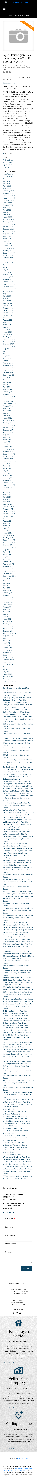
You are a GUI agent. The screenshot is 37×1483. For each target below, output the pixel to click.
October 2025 (8, 200)
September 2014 (9, 518)
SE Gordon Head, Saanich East (14, 958)
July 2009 (7, 667)
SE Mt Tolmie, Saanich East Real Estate (17, 982)
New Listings (7, 162)
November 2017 (9, 428)
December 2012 (9, 569)
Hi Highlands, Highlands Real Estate (16, 803)
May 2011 (6, 614)
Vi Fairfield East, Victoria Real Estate (16, 1121)
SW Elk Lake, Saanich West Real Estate (17, 1042)
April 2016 (6, 473)
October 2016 (8, 459)
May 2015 (6, 499)
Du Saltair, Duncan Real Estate (14, 772)
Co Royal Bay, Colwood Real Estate (16, 707)
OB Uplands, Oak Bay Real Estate (15, 932)
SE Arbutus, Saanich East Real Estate (17, 939)
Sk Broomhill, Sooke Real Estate (15, 1013)
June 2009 (7, 669)
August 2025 (8, 205)
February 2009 (8, 676)
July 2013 (6, 552)
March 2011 (7, 619)
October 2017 (8, 430)
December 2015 (9, 483)
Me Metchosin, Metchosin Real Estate (17, 863)
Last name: (9, 1227)
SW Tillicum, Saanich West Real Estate (17, 1092)
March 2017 (7, 447)
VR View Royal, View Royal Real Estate (17, 1166)
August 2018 (8, 406)
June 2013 (7, 554)
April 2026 (7, 186)
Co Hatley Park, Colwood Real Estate (17, 698)
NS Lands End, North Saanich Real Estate (18, 908)
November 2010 (9, 629)
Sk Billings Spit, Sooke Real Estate (15, 1011)
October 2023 (8, 258)
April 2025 (7, 215)
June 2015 (7, 497)
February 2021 (8, 334)
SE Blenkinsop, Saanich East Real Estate (18, 942)
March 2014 (7, 533)
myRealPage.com (22, 1458)
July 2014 (6, 523)
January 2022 (8, 308)
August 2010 (8, 636)
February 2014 (8, 535)
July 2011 (6, 609)
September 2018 (9, 404)
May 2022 (6, 298)
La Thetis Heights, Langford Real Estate (18, 851)
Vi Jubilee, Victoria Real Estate (14, 1140)
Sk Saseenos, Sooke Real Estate (15, 1023)
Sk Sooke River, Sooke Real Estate (16, 1028)
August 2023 (8, 263)
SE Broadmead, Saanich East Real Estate (18, 944)
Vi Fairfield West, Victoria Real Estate (16, 1123)
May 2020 (6, 356)
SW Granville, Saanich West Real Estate (18, 1054)
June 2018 (7, 411)
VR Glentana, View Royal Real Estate (17, 1157)
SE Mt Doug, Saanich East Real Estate (17, 980)
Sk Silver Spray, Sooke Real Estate (15, 1025)
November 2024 (9, 227)
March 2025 (7, 217)
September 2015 (9, 490)
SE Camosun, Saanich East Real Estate (17, 951)
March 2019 (7, 389)
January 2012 (8, 595)
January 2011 (8, 624)
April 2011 (6, 617)
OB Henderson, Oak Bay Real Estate (16, 925)
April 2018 (6, 416)
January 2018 (8, 423)
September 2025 (9, 203)
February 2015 (8, 507)
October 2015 (8, 487)
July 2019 (6, 380)
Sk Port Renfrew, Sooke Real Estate (16, 1021)
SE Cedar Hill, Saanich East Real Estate (17, 954)
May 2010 (6, 643)
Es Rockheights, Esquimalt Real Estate (17, 791)
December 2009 (9, 655)
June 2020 (7, 353)
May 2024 (6, 241)
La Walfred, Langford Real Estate (15, 853)
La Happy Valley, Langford (13, 827)
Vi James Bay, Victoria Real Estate (15, 1138)
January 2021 (8, 337)
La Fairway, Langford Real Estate (15, 817)
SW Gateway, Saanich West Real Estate (17, 1045)
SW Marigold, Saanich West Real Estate (18, 1064)
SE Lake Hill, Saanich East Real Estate (17, 970)
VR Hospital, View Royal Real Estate (16, 1159)
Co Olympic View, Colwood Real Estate (17, 705)
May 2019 (6, 385)
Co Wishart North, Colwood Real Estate (18, 717)
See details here (9, 83)
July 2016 (6, 466)
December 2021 (9, 310)
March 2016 (7, 475)
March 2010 (7, 648)
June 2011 (6, 612)
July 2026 (6, 179)
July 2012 (6, 581)
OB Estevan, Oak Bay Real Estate (15, 922)
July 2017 (6, 437)
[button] (4, 1212)
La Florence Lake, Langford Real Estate (18, 820)
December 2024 (9, 224)
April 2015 (6, 502)
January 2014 (8, 538)
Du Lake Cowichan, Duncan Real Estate (18, 769)
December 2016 (9, 454)
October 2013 (8, 545)
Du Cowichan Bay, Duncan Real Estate (17, 760)
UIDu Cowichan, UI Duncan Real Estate (18, 1099)
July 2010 (6, 638)
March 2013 (7, 562)
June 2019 (7, 382)
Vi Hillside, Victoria (9, 1133)
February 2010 (8, 650)
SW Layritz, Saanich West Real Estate (17, 1061)
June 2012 (7, 583)
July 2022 (6, 294)
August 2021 (8, 320)
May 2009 (6, 672)
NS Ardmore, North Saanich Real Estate (18, 894)
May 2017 (6, 442)
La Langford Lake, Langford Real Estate (18, 836)
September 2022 (9, 289)
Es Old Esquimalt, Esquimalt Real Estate (18, 788)
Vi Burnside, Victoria (10, 1109)
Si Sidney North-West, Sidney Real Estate (18, 1001)
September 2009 (9, 662)
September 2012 (9, 576)
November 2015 (9, 485)
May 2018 (6, 413)
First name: (9, 1219)
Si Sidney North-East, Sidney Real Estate (18, 999)
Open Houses (8, 165)
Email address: (10, 1235)
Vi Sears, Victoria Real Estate (13, 1155)
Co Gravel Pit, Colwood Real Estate (16, 695)
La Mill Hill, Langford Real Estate (15, 846)
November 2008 (9, 681)
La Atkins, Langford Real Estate (14, 810)
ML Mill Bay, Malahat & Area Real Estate (18, 879)
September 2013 (9, 547)
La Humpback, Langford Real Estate (16, 832)
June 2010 (7, 640)
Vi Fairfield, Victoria (10, 1126)
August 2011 (7, 607)
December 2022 (9, 282)
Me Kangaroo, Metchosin (12, 858)
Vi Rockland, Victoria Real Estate (15, 1150)
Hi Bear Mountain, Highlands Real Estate (16, 68)
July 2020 (7, 351)
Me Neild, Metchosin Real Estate (15, 865)
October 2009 (8, 660)
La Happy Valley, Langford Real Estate (17, 829)
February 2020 (8, 363)
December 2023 (9, 253)
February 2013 (8, 564)
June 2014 (7, 526)
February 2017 (8, 449)
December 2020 (9, 339)
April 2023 (7, 272)
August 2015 (7, 492)
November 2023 (9, 255)
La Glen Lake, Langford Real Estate (16, 822)
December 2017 (9, 425)
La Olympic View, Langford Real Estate (17, 848)
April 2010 (6, 645)
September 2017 (9, 432)
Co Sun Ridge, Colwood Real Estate (16, 712)
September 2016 (9, 461)
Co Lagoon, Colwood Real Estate (15, 700)
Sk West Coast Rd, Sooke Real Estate (17, 1033)
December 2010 (9, 626)
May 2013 (6, 557)
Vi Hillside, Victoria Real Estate (14, 1135)
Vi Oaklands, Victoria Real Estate (15, 1145)
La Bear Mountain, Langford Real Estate (18, 815)
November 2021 (9, 313)
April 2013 (6, 559)
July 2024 (6, 236)
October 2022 (8, 286)
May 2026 (6, 184)
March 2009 (7, 674)
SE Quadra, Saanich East (12, 985)
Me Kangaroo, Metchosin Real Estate (17, 860)
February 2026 (8, 191)
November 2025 (9, 198)
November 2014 (9, 514)
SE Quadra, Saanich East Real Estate (16, 987)
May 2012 (6, 586)
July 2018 (6, 408)
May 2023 (6, 270)
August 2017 (8, 435)
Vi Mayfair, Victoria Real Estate (14, 1143)
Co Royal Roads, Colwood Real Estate (17, 709)
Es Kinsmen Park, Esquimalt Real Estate (18, 786)
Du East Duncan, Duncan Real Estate (17, 767)
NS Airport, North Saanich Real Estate (17, 891)
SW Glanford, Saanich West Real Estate (18, 1049)
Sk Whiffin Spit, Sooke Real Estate (16, 1035)
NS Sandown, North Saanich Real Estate (18, 915)
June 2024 (7, 239)
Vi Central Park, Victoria (11, 1114)
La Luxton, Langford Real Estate (15, 844)
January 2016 (8, 480)
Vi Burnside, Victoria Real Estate (15, 1111)
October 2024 (8, 229)
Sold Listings (7, 167)
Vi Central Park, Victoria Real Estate (16, 1116)
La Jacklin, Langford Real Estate (15, 834)
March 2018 (7, 418)
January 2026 (8, 193)
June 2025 (7, 210)
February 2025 (8, 219)
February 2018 (8, 420)
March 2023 (7, 274)
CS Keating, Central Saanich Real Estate (18, 738)
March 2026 (7, 188)
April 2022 (7, 301)
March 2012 (7, 590)
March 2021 (7, 332)
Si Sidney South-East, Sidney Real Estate (18, 1004)
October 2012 (8, 574)
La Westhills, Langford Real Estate (16, 855)
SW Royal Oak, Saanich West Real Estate (18, 1080)
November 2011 (9, 600)
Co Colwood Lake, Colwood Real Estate (17, 693)
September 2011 (9, 605)
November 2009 (9, 657)
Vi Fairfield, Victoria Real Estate (14, 1128)
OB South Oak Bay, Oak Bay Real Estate (18, 930)
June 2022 (7, 296)
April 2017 (6, 444)
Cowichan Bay (8, 721)
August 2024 (8, 234)
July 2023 (6, 265)
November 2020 (9, 341)
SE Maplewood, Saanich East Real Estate (18, 977)
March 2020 (7, 361)
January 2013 (8, 566)
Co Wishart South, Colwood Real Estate (18, 719)
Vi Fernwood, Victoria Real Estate (15, 1131)
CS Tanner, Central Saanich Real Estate (17, 748)
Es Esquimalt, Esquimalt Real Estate (16, 781)
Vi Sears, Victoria (9, 1152)
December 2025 (9, 195)
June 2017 (7, 440)
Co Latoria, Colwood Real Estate (15, 702)
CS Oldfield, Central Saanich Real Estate (18, 741)
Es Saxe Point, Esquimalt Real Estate (16, 793)
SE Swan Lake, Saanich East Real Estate (18, 992)
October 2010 (8, 631)
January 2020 (8, 365)
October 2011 (8, 602)
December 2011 (9, 597)
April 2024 (7, 243)
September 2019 (9, 375)
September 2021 (9, 317)
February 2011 (8, 621)
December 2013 (9, 540)
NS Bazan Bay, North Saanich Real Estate (18, 896)
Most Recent (8, 174)
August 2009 (8, 664)
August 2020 (8, 349)
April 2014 (6, 530)
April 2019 (6, 387)
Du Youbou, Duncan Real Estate (15, 776)
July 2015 (6, 495)
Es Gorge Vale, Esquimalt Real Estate (17, 784)
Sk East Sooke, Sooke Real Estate (15, 1016)
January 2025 (8, 222)
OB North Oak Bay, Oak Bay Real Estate (18, 927)
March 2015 (7, 504)
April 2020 (7, 358)
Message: (8, 1252)
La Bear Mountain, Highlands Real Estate (18, 812)
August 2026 (8, 176)
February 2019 (8, 392)
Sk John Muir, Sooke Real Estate (15, 1018)
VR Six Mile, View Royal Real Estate (16, 1164)
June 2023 (7, 267)
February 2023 (8, 277)
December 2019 (9, 368)
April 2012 (6, 588)
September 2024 (9, 231)
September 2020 (9, 346)
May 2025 (6, 212)
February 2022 (8, 306)
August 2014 (8, 521)
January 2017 (8, 451)
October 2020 (8, 344)
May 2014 (6, 528)
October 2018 (8, 401)
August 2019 (8, 377)
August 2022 (8, 291)
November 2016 (9, 456)
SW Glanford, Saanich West (13, 1047)
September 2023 (9, 260)
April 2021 (6, 329)
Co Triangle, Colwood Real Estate (15, 714)
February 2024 (8, 248)
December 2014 (9, 511)
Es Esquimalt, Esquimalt (12, 779)
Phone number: (11, 1244)
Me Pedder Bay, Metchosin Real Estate (17, 867)
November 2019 (9, 370)
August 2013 (8, 550)
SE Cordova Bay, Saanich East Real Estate (18, 956)
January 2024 (8, 251)
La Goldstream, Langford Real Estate (17, 824)
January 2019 (8, 394)
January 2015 (8, 509)
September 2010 (9, 633)
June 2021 (7, 325)
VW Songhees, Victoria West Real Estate (18, 1169)
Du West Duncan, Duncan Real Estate (17, 774)
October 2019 (8, 373)
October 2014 (8, 516)
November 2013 (9, 542)
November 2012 (9, 571)
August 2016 (7, 463)
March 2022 (7, 303)
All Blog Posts (8, 160)
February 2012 (8, 593)
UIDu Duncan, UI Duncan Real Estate (17, 1102)
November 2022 (9, 284)
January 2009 (8, 679)
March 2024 (7, 246)
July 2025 (6, 207)
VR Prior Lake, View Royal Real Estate (17, 1162)
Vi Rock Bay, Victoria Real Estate (15, 1147)
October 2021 (8, 315)
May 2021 (6, 327)
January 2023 (8, 279)
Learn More (8, 1362)
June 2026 (7, 181)
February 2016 (8, 478)
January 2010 (8, 652)
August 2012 (8, 578)
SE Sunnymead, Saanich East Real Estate (18, 989)
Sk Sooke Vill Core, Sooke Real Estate (17, 1030)
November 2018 (9, 399)
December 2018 (9, 396)
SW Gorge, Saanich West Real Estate (17, 1052)
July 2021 (6, 322)
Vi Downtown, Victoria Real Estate (15, 1119)
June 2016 (7, 468)
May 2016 (6, 471)
